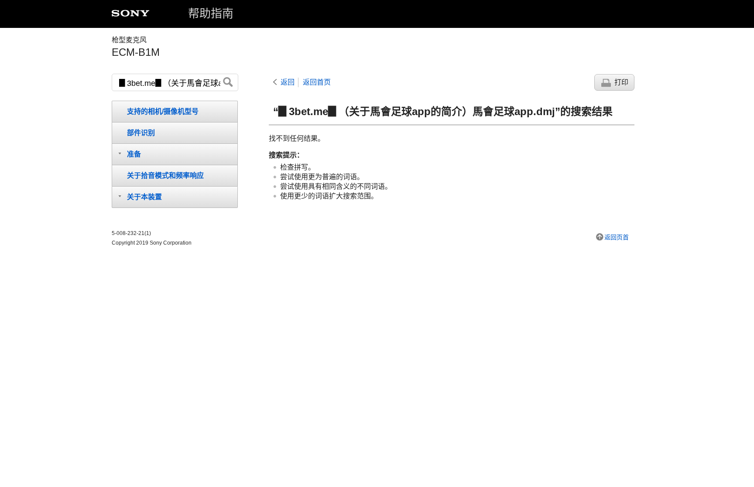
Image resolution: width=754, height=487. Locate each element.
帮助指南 (210, 13)
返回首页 (317, 82)
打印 (621, 82)
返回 (288, 82)
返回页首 (616, 237)
